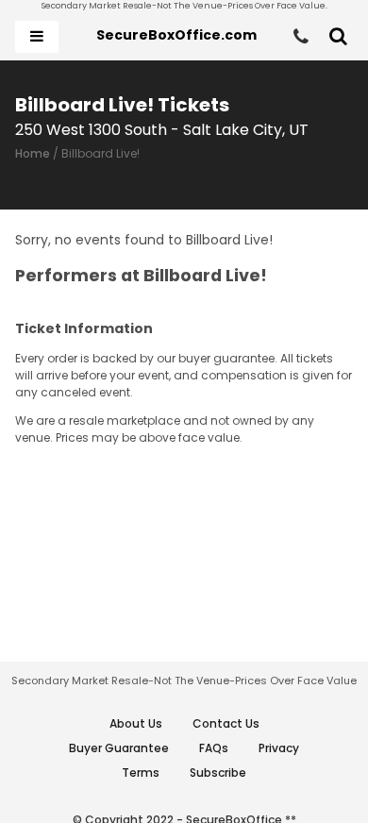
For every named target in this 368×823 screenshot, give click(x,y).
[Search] (338, 37)
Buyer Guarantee (119, 748)
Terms (140, 772)
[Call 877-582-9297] (301, 37)
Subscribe (218, 772)
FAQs (213, 748)
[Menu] (37, 37)
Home (32, 153)
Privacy (279, 748)
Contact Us (225, 723)
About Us (135, 723)
